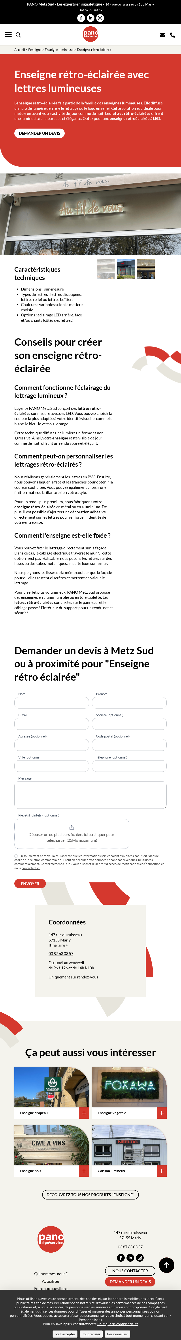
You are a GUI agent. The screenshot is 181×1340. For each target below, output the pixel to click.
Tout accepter (65, 1334)
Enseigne (34, 50)
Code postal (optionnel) (113, 736)
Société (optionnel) (109, 715)
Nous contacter (130, 1270)
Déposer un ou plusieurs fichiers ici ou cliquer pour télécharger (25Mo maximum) (71, 837)
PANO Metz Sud (43, 408)
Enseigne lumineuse (59, 50)
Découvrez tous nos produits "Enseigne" (90, 1194)
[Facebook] (81, 18)
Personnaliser (117, 1334)
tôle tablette (90, 597)
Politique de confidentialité (117, 1324)
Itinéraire (57, 945)
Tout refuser (91, 1334)
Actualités (51, 1281)
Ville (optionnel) (29, 757)
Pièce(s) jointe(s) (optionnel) (38, 815)
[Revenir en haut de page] (166, 1265)
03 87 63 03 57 (91, 10)
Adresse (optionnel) (32, 736)
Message (25, 778)
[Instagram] (100, 18)
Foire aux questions (51, 1288)
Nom (21, 694)
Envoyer (30, 883)
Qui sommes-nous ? (51, 1273)
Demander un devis (39, 133)
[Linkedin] (90, 18)
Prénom (101, 694)
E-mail (23, 715)
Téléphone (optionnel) (111, 757)
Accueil (19, 50)
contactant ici (31, 868)
